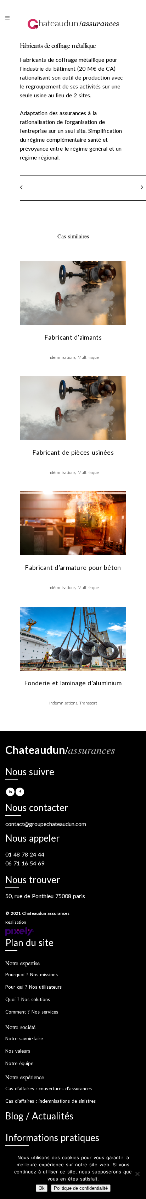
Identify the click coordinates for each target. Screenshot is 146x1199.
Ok (42, 1188)
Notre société (20, 1027)
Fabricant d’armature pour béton (73, 567)
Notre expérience (24, 1077)
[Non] (137, 1173)
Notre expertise (22, 963)
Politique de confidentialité (81, 1188)
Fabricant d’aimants (73, 337)
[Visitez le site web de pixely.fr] (19, 931)
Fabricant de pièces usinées (73, 452)
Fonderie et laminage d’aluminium (73, 683)
